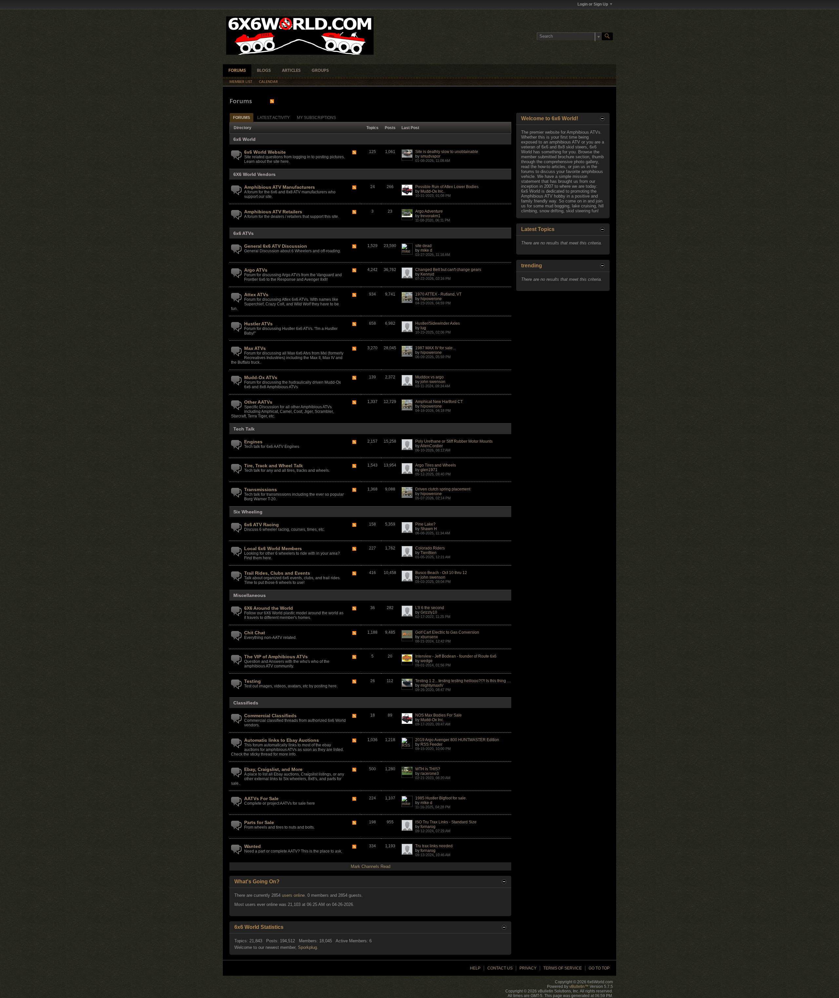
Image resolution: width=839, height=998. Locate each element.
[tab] (241, 117)
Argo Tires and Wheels (435, 465)
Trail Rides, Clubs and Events (277, 573)
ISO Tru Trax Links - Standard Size (446, 822)
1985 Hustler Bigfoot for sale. (441, 798)
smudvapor (430, 156)
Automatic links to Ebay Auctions (281, 740)
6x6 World (244, 139)
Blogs (264, 70)
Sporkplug (307, 947)
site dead (423, 245)
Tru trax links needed (434, 846)
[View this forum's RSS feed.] (354, 152)
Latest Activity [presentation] (273, 117)
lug (423, 328)
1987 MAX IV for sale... (435, 348)
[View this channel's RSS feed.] (272, 101)
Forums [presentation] (241, 117)
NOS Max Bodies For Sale (438, 715)
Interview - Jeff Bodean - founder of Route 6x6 (456, 656)
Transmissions (260, 489)
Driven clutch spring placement (442, 489)
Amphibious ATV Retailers (273, 211)
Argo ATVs (255, 270)
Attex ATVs (256, 294)
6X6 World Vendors (254, 174)
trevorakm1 (430, 216)
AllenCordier (431, 446)
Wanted (252, 846)
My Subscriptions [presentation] (316, 117)
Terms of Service (562, 968)
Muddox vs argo (429, 377)
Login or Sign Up (592, 4)
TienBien (428, 552)
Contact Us (500, 968)
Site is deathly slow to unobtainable (446, 151)
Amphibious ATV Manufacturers (279, 187)
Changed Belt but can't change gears (448, 269)
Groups (320, 70)
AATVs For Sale (261, 798)
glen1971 (429, 470)
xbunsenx (429, 637)
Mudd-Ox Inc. (432, 191)
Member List (240, 82)
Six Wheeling (248, 511)
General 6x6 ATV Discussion (275, 246)
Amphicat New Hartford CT (439, 401)
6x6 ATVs (243, 233)
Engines (253, 441)
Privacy (528, 968)
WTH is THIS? (427, 769)
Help (475, 968)
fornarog (428, 826)
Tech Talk (244, 429)
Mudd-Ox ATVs (260, 377)
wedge (426, 661)
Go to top (599, 968)
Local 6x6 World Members (273, 548)
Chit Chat (254, 632)
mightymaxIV (431, 685)
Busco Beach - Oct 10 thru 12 (441, 572)
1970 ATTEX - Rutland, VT (438, 294)
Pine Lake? (425, 524)
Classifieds (245, 702)
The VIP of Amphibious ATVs (276, 656)
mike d (426, 250)
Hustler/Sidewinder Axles (437, 323)
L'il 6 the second (429, 607)
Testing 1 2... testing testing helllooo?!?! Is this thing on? (464, 681)
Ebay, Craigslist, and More (273, 769)
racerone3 (429, 773)
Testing (252, 681)
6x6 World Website (265, 152)
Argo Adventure (429, 211)
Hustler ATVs (258, 323)
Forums (237, 70)
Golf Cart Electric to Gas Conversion (447, 632)
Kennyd (427, 274)
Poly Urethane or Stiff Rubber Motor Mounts (454, 441)
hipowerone (431, 299)
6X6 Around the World (268, 608)
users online (293, 895)
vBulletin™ (579, 986)
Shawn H (428, 529)
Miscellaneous (249, 595)
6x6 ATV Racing (261, 524)
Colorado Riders (430, 548)
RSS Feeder (431, 744)
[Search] (607, 36)
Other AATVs (258, 402)
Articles (291, 70)
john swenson (432, 381)
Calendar (268, 82)
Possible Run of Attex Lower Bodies (446, 186)
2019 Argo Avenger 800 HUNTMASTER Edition (457, 740)
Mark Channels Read (370, 866)
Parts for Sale (259, 822)
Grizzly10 (428, 612)
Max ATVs (255, 348)
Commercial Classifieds (270, 715)
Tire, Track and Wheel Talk (273, 465)
